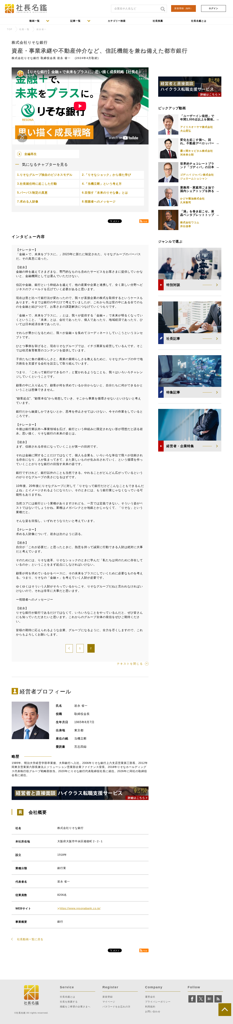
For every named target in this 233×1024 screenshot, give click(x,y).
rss (145, 221)
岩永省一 (41, 29)
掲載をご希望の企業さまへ (75, 1006)
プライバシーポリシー (158, 1001)
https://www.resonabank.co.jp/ (80, 908)
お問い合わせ (152, 1011)
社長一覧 (24, 29)
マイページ (108, 1001)
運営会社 (150, 996)
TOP (9, 29)
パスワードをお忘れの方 (116, 1006)
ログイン (213, 8)
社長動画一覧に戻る (30, 939)
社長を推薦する (69, 1001)
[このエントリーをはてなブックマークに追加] (209, 999)
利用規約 (150, 1006)
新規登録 (183, 8)
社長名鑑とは (67, 996)
